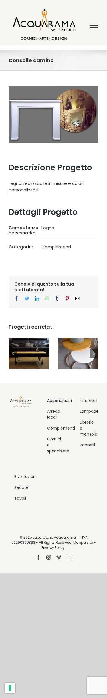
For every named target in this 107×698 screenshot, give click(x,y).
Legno (47, 228)
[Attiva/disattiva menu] (94, 25)
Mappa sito (83, 542)
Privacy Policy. (53, 547)
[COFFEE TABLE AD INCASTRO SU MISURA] (78, 353)
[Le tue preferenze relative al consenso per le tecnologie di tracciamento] (10, 688)
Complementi (56, 247)
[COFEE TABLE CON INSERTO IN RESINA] (29, 353)
